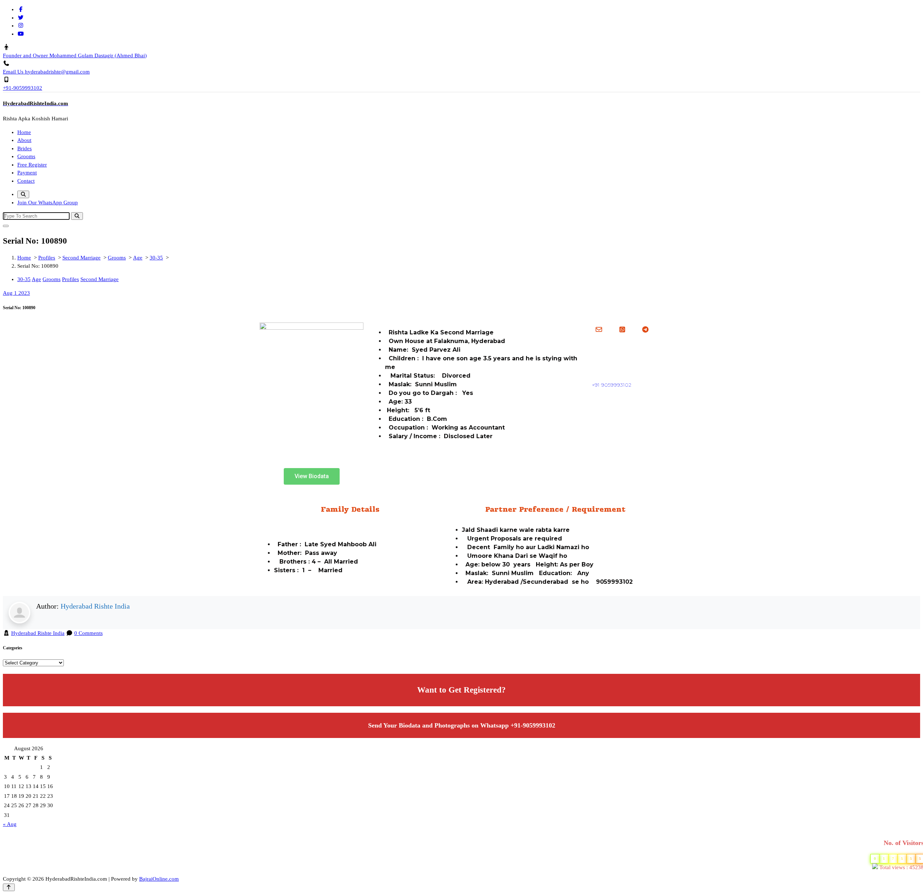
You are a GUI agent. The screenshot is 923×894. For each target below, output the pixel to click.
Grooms (26, 156)
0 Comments (88, 633)
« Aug (10, 824)
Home (24, 132)
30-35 (156, 258)
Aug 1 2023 (16, 293)
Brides (24, 148)
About (24, 140)
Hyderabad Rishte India (95, 606)
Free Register (32, 165)
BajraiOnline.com (159, 879)
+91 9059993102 (611, 385)
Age (137, 258)
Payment (27, 172)
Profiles (46, 258)
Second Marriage (81, 258)
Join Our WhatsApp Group (47, 202)
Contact (26, 181)
